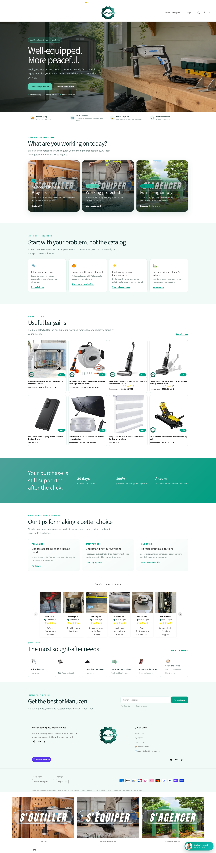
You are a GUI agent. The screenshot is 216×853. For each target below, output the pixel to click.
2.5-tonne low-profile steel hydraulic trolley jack (168, 437)
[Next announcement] (211, 2)
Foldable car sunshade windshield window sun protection (86, 437)
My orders (139, 738)
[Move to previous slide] (36, 615)
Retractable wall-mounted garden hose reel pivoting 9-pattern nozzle (87, 382)
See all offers (182, 334)
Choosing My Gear (94, 562)
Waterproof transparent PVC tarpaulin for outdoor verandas (46, 382)
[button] (199, 12)
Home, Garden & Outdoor (172, 841)
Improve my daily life (150, 562)
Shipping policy (99, 790)
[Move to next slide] (180, 615)
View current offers (65, 86)
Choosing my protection (83, 284)
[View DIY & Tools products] (43, 817)
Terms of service (86, 790)
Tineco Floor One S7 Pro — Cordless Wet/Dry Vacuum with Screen (128, 382)
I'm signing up (179, 700)
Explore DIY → (38, 206)
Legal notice (138, 790)
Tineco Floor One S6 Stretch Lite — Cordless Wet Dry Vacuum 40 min (168, 382)
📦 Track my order (142, 747)
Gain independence (121, 287)
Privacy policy (74, 790)
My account (139, 733)
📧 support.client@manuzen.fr (147, 751)
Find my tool (37, 566)
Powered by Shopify (49, 790)
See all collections (179, 650)
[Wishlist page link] (34, 850)
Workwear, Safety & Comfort (108, 841)
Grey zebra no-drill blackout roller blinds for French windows (126, 437)
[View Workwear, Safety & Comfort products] (108, 817)
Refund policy (62, 790)
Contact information (114, 790)
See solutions (37, 287)
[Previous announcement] (5, 2)
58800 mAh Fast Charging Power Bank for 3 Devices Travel (46, 437)
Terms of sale (127, 790)
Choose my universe (40, 86)
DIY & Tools (43, 841)
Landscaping (158, 287)
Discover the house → (150, 206)
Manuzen (40, 790)
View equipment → (95, 206)
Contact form (140, 742)
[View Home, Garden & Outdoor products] (173, 817)
